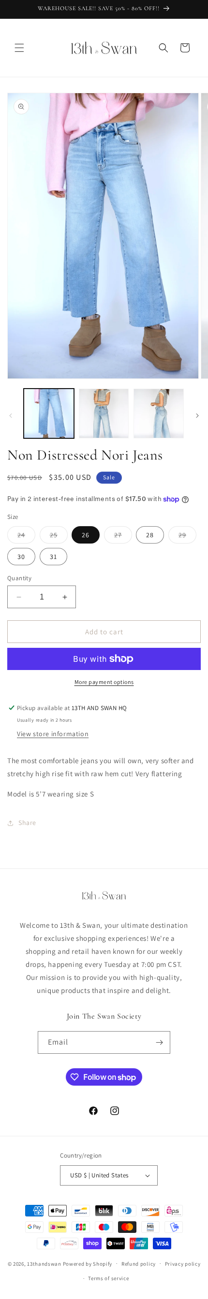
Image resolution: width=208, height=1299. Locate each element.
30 (21, 556)
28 (150, 535)
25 (59, 537)
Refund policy (138, 1263)
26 (85, 535)
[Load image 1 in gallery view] (49, 414)
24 (26, 537)
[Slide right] (197, 415)
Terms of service (108, 1278)
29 (187, 537)
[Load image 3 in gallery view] (159, 414)
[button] (19, 47)
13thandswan (44, 1263)
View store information (53, 733)
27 (123, 537)
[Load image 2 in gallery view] (104, 414)
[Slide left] (10, 415)
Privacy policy (183, 1263)
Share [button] (27, 822)
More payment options (104, 681)
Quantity (19, 578)
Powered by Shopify (88, 1263)
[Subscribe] (159, 1042)
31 (53, 556)
